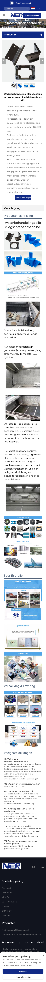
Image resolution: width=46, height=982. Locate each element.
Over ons (6, 915)
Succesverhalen (9, 902)
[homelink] (16, 15)
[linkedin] (42, 867)
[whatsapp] (33, 867)
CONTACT (7, 911)
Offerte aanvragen (32, 15)
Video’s (5, 897)
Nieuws (5, 906)
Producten (23, 27)
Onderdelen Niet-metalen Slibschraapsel (21, 934)
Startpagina (10, 27)
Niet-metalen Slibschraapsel (15, 930)
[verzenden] (27, 9)
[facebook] (38, 867)
